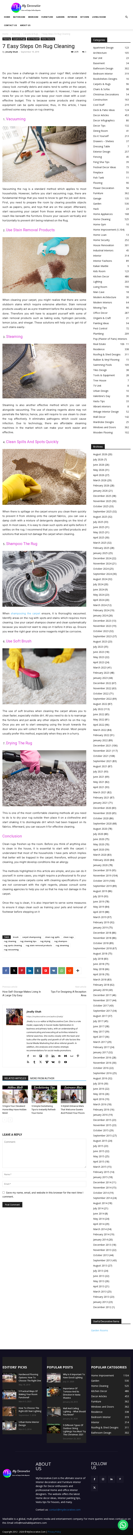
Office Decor (100, 312)
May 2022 (98, 719)
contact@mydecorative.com (65, 1509)
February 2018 (101, 984)
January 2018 (100, 990)
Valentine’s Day (101, 396)
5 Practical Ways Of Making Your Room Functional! (28, 1394)
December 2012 (102, 1307)
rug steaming (62, 945)
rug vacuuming (11, 949)
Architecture (100, 52)
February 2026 (101, 485)
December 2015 (102, 1120)
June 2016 (98, 1088)
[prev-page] (4, 1120)
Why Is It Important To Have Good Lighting (74, 1376)
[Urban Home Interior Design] (9, 1425)
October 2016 (101, 1068)
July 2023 (98, 646)
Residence (99, 349)
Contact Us (10, 25)
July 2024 (98, 584)
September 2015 (102, 1135)
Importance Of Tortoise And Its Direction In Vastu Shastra (71, 1393)
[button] (126, 17)
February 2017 (101, 1047)
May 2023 (98, 657)
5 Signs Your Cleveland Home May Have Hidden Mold (14, 1109)
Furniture (47, 17)
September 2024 (102, 574)
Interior (72, 17)
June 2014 (98, 1213)
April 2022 (98, 724)
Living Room (99, 17)
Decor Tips (99, 125)
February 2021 (101, 797)
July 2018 (98, 958)
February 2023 (101, 672)
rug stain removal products (39, 945)
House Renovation (103, 245)
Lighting (97, 281)
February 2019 (101, 922)
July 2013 (98, 1270)
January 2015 (100, 1177)
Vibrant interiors (102, 406)
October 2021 (101, 756)
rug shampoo (60, 941)
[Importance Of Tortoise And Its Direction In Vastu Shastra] (54, 1391)
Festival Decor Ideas (104, 167)
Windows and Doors (104, 427)
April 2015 (98, 1161)
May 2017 (98, 1031)
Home (7, 17)
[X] (13, 970)
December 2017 (102, 995)
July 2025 (98, 522)
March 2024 (100, 605)
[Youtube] (67, 1062)
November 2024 (102, 563)
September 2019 (102, 886)
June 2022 (98, 714)
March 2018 (100, 979)
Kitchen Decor (101, 276)
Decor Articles (101, 115)
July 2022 (98, 709)
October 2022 (101, 693)
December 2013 (102, 1244)
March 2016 (100, 1104)
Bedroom (33, 17)
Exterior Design (101, 151)
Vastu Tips (99, 401)
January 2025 (100, 553)
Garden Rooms (99, 1330)
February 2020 (101, 860)
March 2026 (100, 480)
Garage (97, 198)
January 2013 (100, 1302)
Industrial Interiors (103, 250)
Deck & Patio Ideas (104, 110)
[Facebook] (5, 970)
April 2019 (98, 912)
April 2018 (98, 974)
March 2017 (100, 1042)
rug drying (45, 941)
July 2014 (98, 1208)
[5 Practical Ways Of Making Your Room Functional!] (9, 1394)
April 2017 (98, 1036)
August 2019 (100, 891)
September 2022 (102, 698)
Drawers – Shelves (103, 141)
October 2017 (101, 1005)
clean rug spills (52, 937)
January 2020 (100, 865)
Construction (100, 99)
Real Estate (99, 344)
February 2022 (101, 735)
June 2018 (98, 964)
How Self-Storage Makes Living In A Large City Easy (21, 993)
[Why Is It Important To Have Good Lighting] (54, 1377)
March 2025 (100, 542)
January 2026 (100, 490)
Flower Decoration (103, 188)
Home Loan (100, 234)
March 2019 (100, 917)
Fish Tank (98, 177)
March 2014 (100, 1229)
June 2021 (98, 776)
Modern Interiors (102, 302)
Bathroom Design (103, 68)
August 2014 (100, 1203)
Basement (99, 63)
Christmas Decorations (106, 94)
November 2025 (102, 501)
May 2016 (98, 1094)
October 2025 (101, 506)
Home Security (101, 240)
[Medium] (67, 1056)
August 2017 (100, 1016)
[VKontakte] (54, 1062)
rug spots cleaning (13, 945)
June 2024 (98, 589)
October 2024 (101, 568)
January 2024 (100, 615)
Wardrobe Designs (103, 422)
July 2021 (98, 771)
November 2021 (102, 750)
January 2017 (100, 1052)
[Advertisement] (89, 7)
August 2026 (100, 454)
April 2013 (98, 1286)
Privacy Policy (54, 1531)
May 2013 (98, 1281)
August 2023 (100, 641)
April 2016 (98, 1099)
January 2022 (100, 740)
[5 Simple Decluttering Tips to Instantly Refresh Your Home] (44, 1094)
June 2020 (98, 839)
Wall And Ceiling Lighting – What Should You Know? (74, 1411)
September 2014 (102, 1198)
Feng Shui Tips (101, 162)
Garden (60, 17)
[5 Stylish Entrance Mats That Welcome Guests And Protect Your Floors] (73, 1094)
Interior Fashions (102, 260)
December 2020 (102, 808)
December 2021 (102, 745)
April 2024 (98, 600)
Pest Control (100, 328)
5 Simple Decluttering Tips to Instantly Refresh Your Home (44, 1109)
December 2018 (102, 932)
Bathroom (19, 17)
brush (16, 937)
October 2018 (101, 943)
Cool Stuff (98, 104)
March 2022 (100, 730)
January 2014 (100, 1239)
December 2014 (102, 1182)
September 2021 (102, 761)
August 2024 (100, 579)
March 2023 (100, 667)
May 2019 (98, 906)
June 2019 (98, 901)
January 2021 (100, 802)
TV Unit (97, 385)
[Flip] (45, 970)
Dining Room (100, 130)
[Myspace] (73, 1056)
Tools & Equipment (104, 375)
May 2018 (98, 969)
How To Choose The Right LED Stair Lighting (30, 1410)
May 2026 (98, 470)
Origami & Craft (102, 318)
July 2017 (98, 1021)
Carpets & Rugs (30, 33)
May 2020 (98, 844)
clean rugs (68, 937)
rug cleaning (10, 941)
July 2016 (98, 1083)
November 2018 (102, 938)
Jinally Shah (12, 51)
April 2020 (98, 849)
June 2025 (98, 527)
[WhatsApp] (61, 970)
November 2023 (102, 626)
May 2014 (98, 1218)
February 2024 (101, 610)
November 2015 (102, 1125)
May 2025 (98, 532)
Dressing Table (101, 146)
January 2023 (100, 678)
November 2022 (102, 688)
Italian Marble (100, 266)
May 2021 (98, 782)
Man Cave (98, 292)
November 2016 (102, 1062)
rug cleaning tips (28, 941)
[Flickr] (35, 1056)
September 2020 (102, 823)
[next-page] (10, 1120)
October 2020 (101, 818)
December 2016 (102, 1057)
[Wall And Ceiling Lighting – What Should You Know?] (54, 1411)
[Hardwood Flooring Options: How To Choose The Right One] (9, 1377)
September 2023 (102, 636)
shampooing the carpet (25, 613)
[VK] (53, 970)
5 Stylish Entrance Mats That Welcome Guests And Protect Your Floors (73, 1109)
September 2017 (102, 1010)
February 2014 (101, 1234)
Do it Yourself (33, 39)
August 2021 (100, 766)
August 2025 (100, 516)
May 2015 (98, 1156)
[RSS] (29, 1062)
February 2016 (101, 1109)
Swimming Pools (102, 364)
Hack (96, 208)
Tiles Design (100, 370)
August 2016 (100, 1078)
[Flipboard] (42, 1056)
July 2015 (98, 1146)
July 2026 (98, 459)
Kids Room (99, 271)
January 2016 (100, 1114)
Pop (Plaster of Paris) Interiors (110, 338)
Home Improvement (104, 229)
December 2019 (102, 870)
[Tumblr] (37, 970)
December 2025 (102, 496)
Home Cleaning (48, 39)
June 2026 (98, 464)
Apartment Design (103, 47)
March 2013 (100, 1291)
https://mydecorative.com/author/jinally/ (44, 1016)
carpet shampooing (31, 937)
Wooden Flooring (103, 432)
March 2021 (100, 792)
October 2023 (101, 631)
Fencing (97, 156)
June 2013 (98, 1276)
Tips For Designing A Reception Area (68, 993)
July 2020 (98, 834)
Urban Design (100, 390)
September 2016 (102, 1073)
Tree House (99, 380)
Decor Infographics (104, 120)
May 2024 (98, 594)
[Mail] (60, 1056)
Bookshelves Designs (105, 78)
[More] (77, 970)
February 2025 (101, 548)
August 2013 (100, 1265)
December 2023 (102, 620)
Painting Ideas (101, 323)
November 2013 (102, 1250)
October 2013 (101, 1255)
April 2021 (98, 787)
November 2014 (102, 1187)
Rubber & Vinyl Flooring (106, 359)
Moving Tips (100, 307)
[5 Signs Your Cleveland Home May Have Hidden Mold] (15, 1094)
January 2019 (100, 927)
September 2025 (102, 511)
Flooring (16, 33)
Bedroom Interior (103, 73)
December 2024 (102, 558)
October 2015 (101, 1130)
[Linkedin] (29, 970)
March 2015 (100, 1166)
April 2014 (98, 1224)
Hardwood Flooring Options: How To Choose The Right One (30, 1377)
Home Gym (99, 224)
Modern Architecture (104, 297)
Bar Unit (97, 58)
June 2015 (98, 1151)
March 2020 (100, 854)
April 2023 (98, 662)
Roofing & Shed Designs (107, 354)
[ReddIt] (69, 970)
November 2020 (102, 813)
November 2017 (102, 1000)
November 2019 (102, 875)
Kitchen (84, 17)
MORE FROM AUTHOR (42, 1078)
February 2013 (101, 1296)
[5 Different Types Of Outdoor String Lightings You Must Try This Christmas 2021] (54, 1428)
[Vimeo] (48, 1062)
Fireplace (98, 172)
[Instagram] (48, 1056)
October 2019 (101, 880)
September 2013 (102, 1260)
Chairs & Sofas (101, 89)
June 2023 (98, 652)
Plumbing (98, 333)
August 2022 (100, 704)
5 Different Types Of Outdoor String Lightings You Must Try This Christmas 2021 (74, 1430)
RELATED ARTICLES (15, 1078)
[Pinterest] (21, 970)
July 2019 (98, 896)
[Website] (60, 1062)
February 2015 (101, 1172)
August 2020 (100, 828)
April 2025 (98, 537)
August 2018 (100, 953)
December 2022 (102, 683)
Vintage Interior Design (106, 411)
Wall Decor (99, 416)
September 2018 (102, 948)
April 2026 (98, 475)
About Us (25, 25)
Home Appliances (103, 214)
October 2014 (101, 1192)
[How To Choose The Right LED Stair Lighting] (9, 1411)
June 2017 (98, 1026)
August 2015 (100, 1140)
